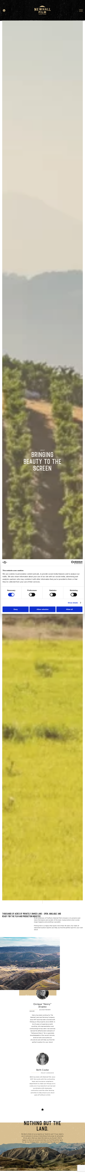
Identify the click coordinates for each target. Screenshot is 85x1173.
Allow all (69, 609)
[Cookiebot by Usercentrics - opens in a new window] (72, 562)
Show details (73, 603)
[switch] (32, 594)
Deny (16, 609)
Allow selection (42, 609)
